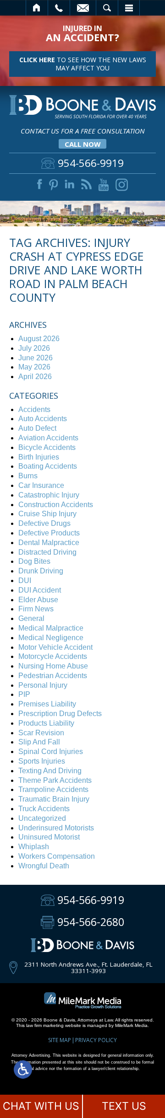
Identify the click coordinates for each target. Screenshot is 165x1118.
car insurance (41, 485)
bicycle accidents (47, 447)
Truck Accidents (44, 809)
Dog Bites (34, 561)
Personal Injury (42, 685)
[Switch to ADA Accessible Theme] (23, 1069)
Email (83, 8)
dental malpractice (48, 542)
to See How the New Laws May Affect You (82, 63)
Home (37, 8)
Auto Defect (37, 428)
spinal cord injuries (50, 751)
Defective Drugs (44, 523)
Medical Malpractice (50, 628)
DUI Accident (39, 590)
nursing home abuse (53, 666)
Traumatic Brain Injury (53, 799)
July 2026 (34, 348)
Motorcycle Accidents (52, 656)
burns (28, 476)
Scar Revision (41, 733)
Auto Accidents (42, 419)
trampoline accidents (53, 789)
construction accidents (55, 504)
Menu (128, 8)
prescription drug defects (60, 713)
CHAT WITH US (41, 1106)
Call (59, 8)
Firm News (36, 609)
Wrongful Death (43, 866)
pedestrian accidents (52, 675)
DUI (24, 580)
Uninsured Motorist (49, 837)
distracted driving (47, 552)
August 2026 (39, 338)
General (31, 618)
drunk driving (40, 571)
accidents (34, 409)
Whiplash (33, 847)
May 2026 (34, 367)
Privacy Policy (96, 1040)
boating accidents (47, 466)
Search (107, 8)
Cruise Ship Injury (47, 514)
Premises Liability (47, 704)
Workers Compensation (56, 856)
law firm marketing (45, 1025)
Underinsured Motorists (56, 828)
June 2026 (35, 358)
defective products (49, 533)
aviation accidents (48, 438)
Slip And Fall (39, 742)
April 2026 (35, 376)
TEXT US (124, 1106)
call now (83, 144)
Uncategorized (42, 818)
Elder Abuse (38, 600)
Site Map (59, 1040)
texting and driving (50, 771)
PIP (24, 694)
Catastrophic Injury (48, 495)
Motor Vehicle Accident (55, 647)
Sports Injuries (41, 761)
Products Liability (46, 723)
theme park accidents (55, 780)
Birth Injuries (38, 457)
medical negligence (50, 638)
